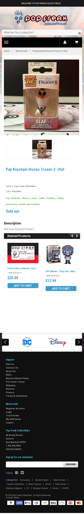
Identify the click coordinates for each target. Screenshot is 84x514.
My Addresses (13, 419)
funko (42, 198)
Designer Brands (40, 488)
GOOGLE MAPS (13, 449)
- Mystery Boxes (41, 480)
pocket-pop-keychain (29, 204)
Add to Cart (23, 285)
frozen (33, 198)
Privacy (10, 392)
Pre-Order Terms (15, 382)
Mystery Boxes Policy (17, 378)
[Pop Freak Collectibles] (42, 17)
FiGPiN (66, 488)
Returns (10, 389)
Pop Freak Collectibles (25, 186)
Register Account (15, 408)
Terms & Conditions (16, 396)
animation (16, 198)
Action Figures (34, 484)
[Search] (79, 33)
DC (27, 488)
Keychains (16, 191)
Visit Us (10, 364)
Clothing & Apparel (14, 488)
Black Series (60, 484)
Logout (9, 422)
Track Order (12, 415)
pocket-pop (12, 204)
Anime (48, 484)
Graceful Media (12, 498)
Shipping (10, 385)
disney (25, 198)
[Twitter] (22, 473)
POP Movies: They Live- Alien (60, 271)
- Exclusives (24, 480)
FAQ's (9, 375)
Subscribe (71, 464)
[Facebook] (16, 473)
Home (7, 51)
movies (60, 198)
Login (9, 412)
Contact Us (12, 368)
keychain (50, 198)
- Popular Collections (15, 484)
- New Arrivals (21, 51)
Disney (55, 488)
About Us (11, 371)
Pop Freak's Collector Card (21, 268)
